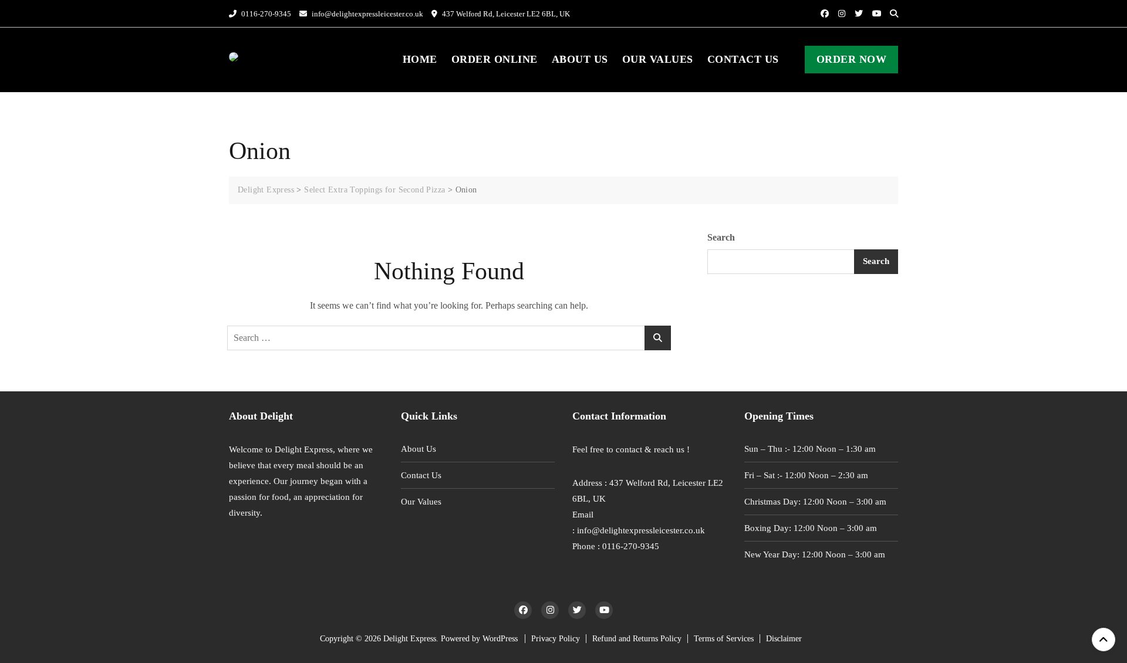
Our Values (657, 59)
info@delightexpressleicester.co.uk (366, 13)
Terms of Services (724, 638)
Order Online (494, 59)
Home (420, 59)
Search (721, 237)
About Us (580, 59)
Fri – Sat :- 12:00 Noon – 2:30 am (806, 475)
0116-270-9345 (265, 13)
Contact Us (743, 59)
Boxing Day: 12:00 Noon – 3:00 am (810, 528)
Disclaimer (784, 638)
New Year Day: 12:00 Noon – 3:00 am (814, 554)
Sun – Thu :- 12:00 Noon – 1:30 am (810, 449)
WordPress (500, 638)
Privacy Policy (555, 638)
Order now (851, 59)
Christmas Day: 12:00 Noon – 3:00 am (815, 501)
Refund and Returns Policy (636, 638)
